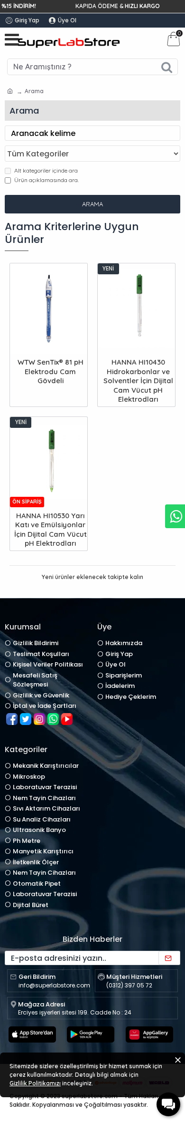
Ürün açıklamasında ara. (46, 180)
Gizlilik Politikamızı (35, 1083)
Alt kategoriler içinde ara (46, 170)
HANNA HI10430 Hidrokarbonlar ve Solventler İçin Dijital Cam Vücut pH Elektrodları (138, 381)
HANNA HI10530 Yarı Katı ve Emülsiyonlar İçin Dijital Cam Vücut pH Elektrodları (50, 529)
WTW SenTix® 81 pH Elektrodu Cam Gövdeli (50, 371)
